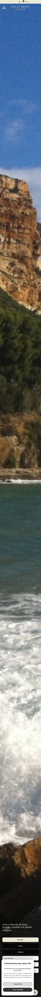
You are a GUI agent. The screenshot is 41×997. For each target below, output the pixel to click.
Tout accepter (17, 990)
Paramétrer (17, 984)
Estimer (21, 952)
